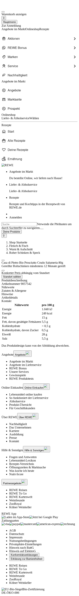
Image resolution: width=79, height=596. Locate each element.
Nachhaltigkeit (18, 424)
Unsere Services (19, 371)
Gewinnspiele (17, 375)
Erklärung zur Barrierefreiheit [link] (26, 558)
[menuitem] (39, 38)
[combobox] (19, 224)
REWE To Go (18, 493)
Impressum (15, 537)
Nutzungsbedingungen (23, 540)
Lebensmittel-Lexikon (22, 460)
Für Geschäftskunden (22, 408)
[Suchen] (42, 229)
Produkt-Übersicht (20, 404)
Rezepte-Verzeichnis (21, 464)
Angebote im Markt (21, 361)
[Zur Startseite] (15, 7)
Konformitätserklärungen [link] (24, 554)
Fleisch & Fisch (18, 245)
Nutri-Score (16, 474)
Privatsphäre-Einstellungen (25, 544)
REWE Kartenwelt (20, 497)
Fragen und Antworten (23, 457)
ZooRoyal (15, 503)
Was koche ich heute (21, 470)
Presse (13, 437)
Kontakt (14, 441)
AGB (12, 530)
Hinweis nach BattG (21, 547)
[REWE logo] (7, 165)
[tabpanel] (39, 322)
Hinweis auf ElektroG (22, 551)
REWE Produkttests (21, 378)
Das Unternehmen (20, 427)
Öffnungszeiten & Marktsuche (27, 467)
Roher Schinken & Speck (24, 252)
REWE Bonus (18, 368)
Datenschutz (16, 534)
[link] (43, 175)
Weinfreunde (17, 500)
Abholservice (17, 401)
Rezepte (37, 202)
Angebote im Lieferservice (25, 364)
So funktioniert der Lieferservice (28, 397)
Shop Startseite (18, 242)
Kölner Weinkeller (20, 507)
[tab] (39, 287)
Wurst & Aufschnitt (21, 249)
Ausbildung (16, 434)
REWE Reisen (18, 490)
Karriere (14, 431)
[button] (3, 260)
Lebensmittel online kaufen (25, 394)
